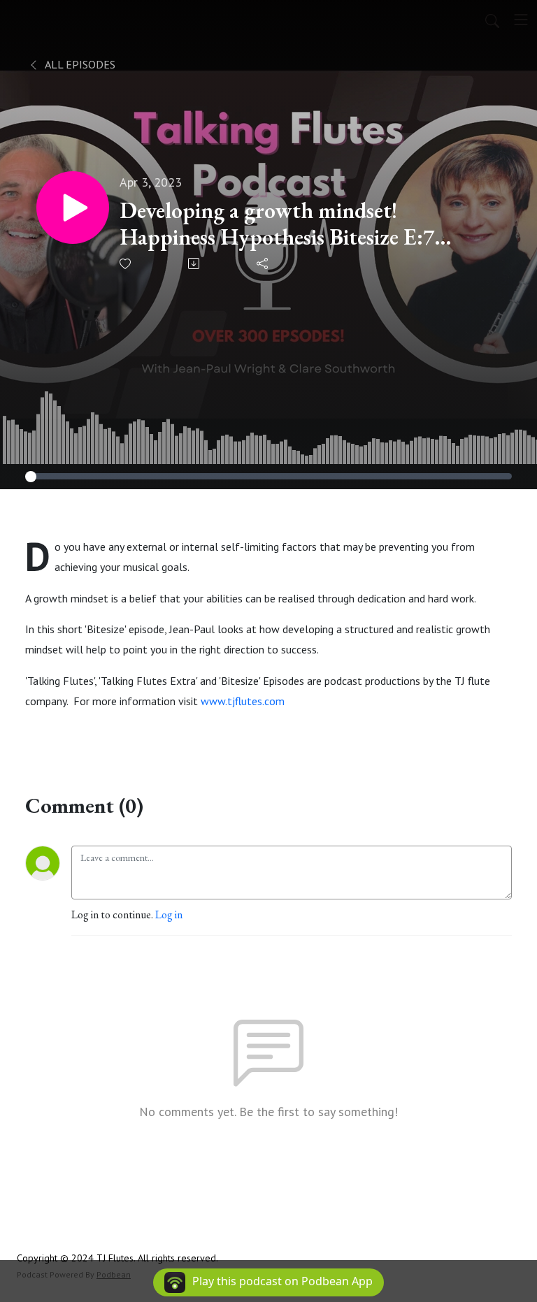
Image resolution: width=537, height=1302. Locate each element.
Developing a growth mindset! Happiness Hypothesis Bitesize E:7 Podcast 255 (277, 224)
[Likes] (126, 263)
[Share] (263, 263)
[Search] (492, 20)
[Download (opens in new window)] (195, 263)
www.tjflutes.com (243, 701)
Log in (168, 914)
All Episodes (79, 64)
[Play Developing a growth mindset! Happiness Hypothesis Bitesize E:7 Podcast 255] (72, 207)
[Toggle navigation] (521, 19)
